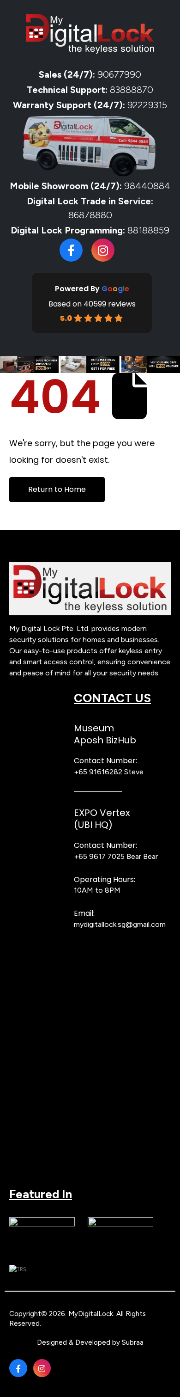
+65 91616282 (98, 771)
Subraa (133, 1342)
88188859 (148, 230)
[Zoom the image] (90, 566)
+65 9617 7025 (99, 856)
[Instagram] (102, 250)
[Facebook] (71, 250)
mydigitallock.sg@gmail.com (120, 924)
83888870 (131, 89)
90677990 (119, 74)
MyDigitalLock (90, 1314)
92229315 (147, 104)
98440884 (146, 185)
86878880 (90, 215)
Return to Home (57, 489)
